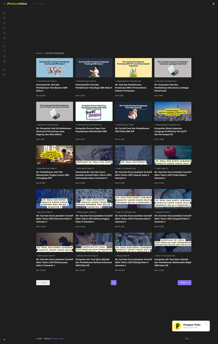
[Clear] (72, 3)
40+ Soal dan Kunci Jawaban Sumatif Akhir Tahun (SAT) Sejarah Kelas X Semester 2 (133, 175)
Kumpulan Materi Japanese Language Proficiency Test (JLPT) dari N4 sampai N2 (170, 131)
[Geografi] (160, 212)
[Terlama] (184, 282)
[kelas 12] (54, 168)
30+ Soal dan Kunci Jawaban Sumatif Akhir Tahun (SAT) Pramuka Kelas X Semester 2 (133, 218)
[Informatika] (82, 168)
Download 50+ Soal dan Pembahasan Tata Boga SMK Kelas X (94, 86)
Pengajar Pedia (57, 338)
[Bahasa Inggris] (83, 212)
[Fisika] (132, 125)
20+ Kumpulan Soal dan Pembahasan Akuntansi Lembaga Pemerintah (171, 87)
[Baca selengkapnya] (66, 95)
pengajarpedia (70, 338)
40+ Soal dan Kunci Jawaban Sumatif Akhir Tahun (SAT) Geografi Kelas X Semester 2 (172, 218)
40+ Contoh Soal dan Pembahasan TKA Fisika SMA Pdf (132, 130)
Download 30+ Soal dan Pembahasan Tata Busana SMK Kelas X (51, 87)
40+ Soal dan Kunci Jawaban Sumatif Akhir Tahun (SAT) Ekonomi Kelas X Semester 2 (54, 218)
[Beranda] (113, 282)
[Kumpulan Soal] (135, 81)
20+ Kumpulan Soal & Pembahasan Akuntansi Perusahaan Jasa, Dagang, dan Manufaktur (53, 131)
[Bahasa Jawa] (43, 256)
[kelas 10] (54, 81)
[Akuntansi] (160, 81)
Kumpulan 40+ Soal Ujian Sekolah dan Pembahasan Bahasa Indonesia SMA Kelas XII (94, 262)
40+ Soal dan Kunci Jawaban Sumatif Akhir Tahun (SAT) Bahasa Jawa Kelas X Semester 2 (54, 262)
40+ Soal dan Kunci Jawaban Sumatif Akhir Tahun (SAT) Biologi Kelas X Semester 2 (133, 262)
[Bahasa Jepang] (162, 125)
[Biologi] (120, 256)
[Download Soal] (44, 81)
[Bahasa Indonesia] (84, 256)
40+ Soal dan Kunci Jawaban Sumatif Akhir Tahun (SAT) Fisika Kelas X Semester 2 (172, 175)
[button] (213, 4)
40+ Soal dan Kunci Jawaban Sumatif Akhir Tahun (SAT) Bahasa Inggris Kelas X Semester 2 (94, 218)
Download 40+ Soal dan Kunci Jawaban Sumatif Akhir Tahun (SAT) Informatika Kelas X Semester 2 (94, 175)
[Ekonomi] (42, 212)
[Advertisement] (112, 29)
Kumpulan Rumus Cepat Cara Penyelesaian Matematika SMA (91, 130)
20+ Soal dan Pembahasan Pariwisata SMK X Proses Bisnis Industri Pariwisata (130, 87)
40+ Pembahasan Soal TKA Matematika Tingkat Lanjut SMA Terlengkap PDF (52, 175)
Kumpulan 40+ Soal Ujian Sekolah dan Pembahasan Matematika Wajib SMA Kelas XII (172, 262)
